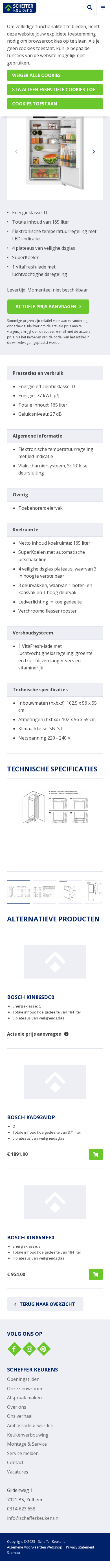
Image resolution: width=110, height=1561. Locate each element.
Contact (15, 1462)
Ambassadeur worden (30, 1425)
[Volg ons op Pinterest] (43, 1349)
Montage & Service (27, 1444)
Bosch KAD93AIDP (31, 1117)
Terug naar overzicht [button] (47, 1304)
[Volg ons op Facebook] (14, 1349)
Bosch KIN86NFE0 (30, 1237)
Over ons (16, 1407)
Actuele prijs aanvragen (46, 306)
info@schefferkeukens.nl (33, 1518)
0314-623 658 (21, 1509)
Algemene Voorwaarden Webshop (34, 1547)
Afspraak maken (24, 1398)
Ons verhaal (19, 1416)
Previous (16, 151)
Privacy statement (80, 1547)
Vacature (16, 1472)
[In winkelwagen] (96, 1154)
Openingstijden (23, 1379)
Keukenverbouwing (28, 1435)
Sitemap (13, 1552)
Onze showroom (24, 1388)
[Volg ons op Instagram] (28, 1349)
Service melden (23, 1453)
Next (93, 151)
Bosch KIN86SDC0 (30, 997)
